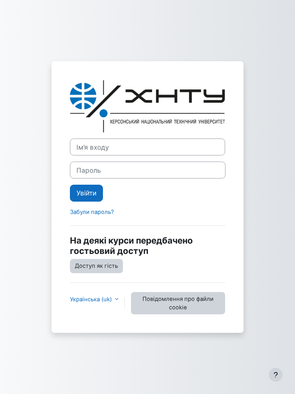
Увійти (86, 193)
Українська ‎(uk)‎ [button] (91, 299)
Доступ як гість (96, 265)
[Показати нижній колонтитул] (276, 375)
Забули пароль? (92, 212)
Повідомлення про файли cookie (178, 303)
